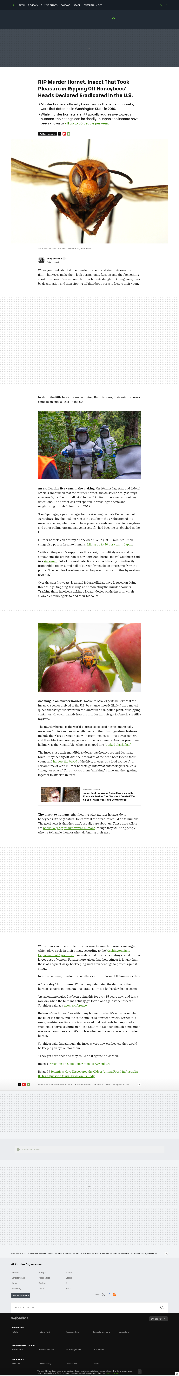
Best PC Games (65, 1253)
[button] (56, 258)
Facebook (166, 5)
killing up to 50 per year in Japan (109, 544)
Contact (96, 1363)
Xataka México (18, 1349)
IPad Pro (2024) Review (144, 1253)
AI (67, 1283)
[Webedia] (20, 1318)
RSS (114, 1294)
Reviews (33, 5)
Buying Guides (49, 5)
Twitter (161, 5)
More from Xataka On (91, 789)
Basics (69, 1277)
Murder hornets (84, 1084)
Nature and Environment (60, 1084)
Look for (162, 1307)
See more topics (21, 1295)
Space (76, 5)
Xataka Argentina (73, 1349)
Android (42, 1283)
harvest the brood (65, 761)
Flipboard (64, 134)
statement (50, 561)
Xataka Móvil (44, 1331)
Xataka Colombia (46, 1349)
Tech (22, 5)
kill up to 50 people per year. (87, 123)
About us (16, 1363)
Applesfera (124, 1331)
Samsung (16, 1288)
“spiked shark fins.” (118, 745)
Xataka (15, 1331)
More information (113, 1373)
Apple (14, 1283)
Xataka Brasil (98, 1349)
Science (65, 5)
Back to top (156, 1318)
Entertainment (93, 5)
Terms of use (71, 1363)
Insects (99, 1084)
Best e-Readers (102, 1253)
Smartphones (18, 1277)
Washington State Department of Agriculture (80, 1064)
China (41, 1288)
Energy (42, 1272)
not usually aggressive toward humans (69, 828)
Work (68, 1288)
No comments (48, 133)
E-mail (68, 134)
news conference (75, 1005)
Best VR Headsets (121, 1253)
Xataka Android (72, 1331)
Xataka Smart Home (101, 1331)
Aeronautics (44, 1277)
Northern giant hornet (118, 1084)
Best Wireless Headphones (42, 1253)
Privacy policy (45, 1363)
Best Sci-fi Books (83, 1253)
